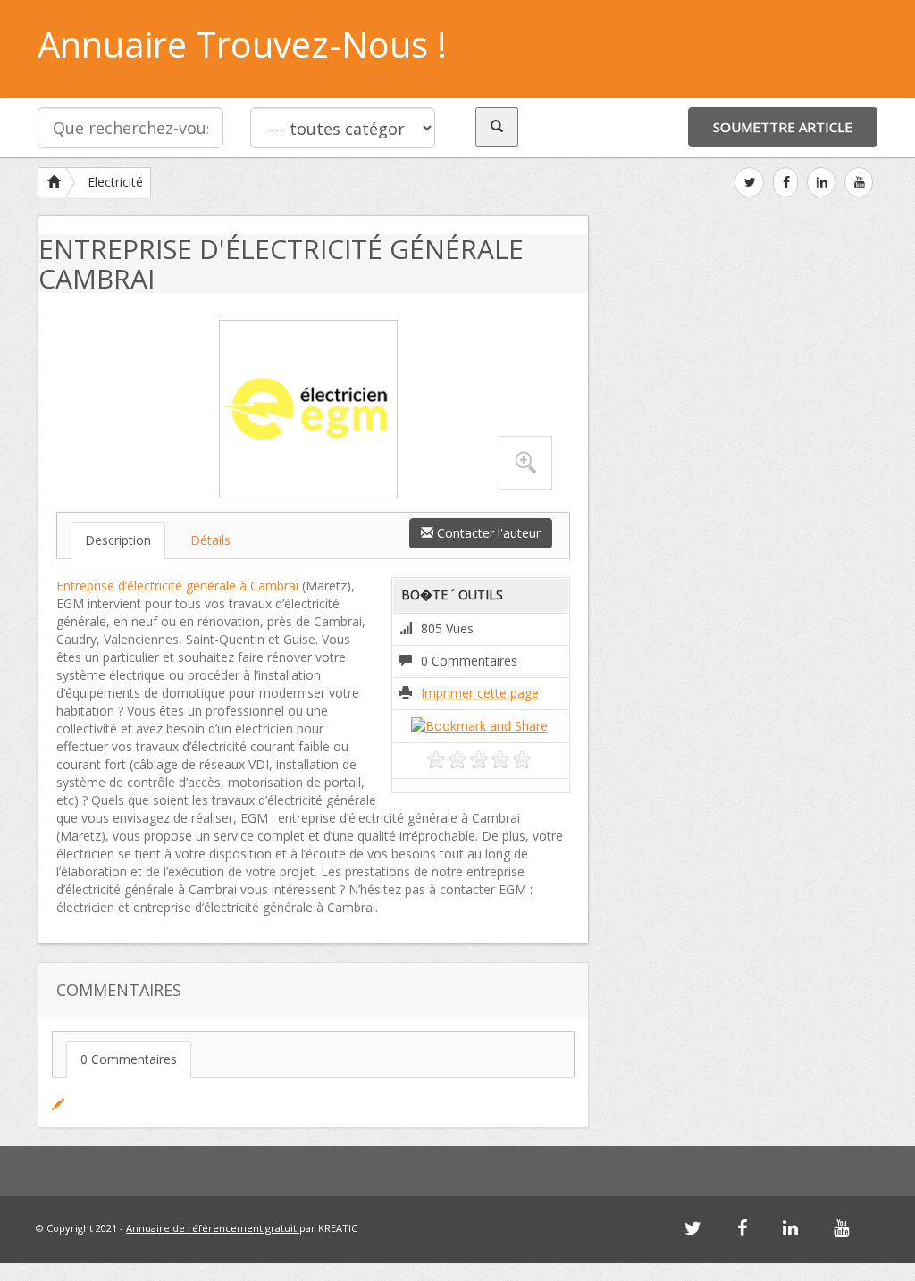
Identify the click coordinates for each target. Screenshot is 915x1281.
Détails (210, 540)
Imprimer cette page (480, 692)
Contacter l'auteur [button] (487, 532)
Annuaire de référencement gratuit (212, 1228)
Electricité (115, 181)
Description (118, 540)
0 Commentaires (128, 1059)
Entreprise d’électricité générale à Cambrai (177, 585)
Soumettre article (782, 127)
